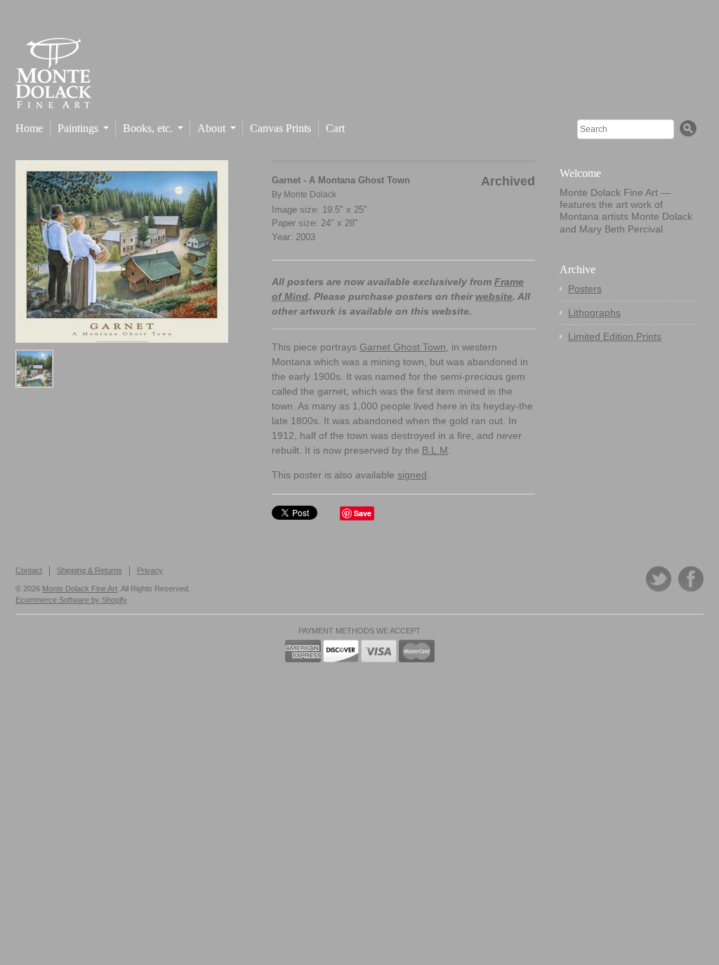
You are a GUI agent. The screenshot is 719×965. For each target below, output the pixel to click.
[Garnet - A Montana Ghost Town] (121, 251)
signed (412, 474)
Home (29, 128)
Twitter (658, 579)
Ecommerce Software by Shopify (71, 600)
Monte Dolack (310, 194)
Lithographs (594, 312)
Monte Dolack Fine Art (79, 588)
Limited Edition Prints (614, 336)
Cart (335, 128)
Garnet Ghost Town (403, 347)
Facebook (691, 579)
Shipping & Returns (89, 570)
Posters (585, 288)
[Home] (53, 96)
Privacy (150, 570)
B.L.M (435, 450)
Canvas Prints (280, 128)
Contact (28, 570)
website (494, 296)
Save (362, 513)
